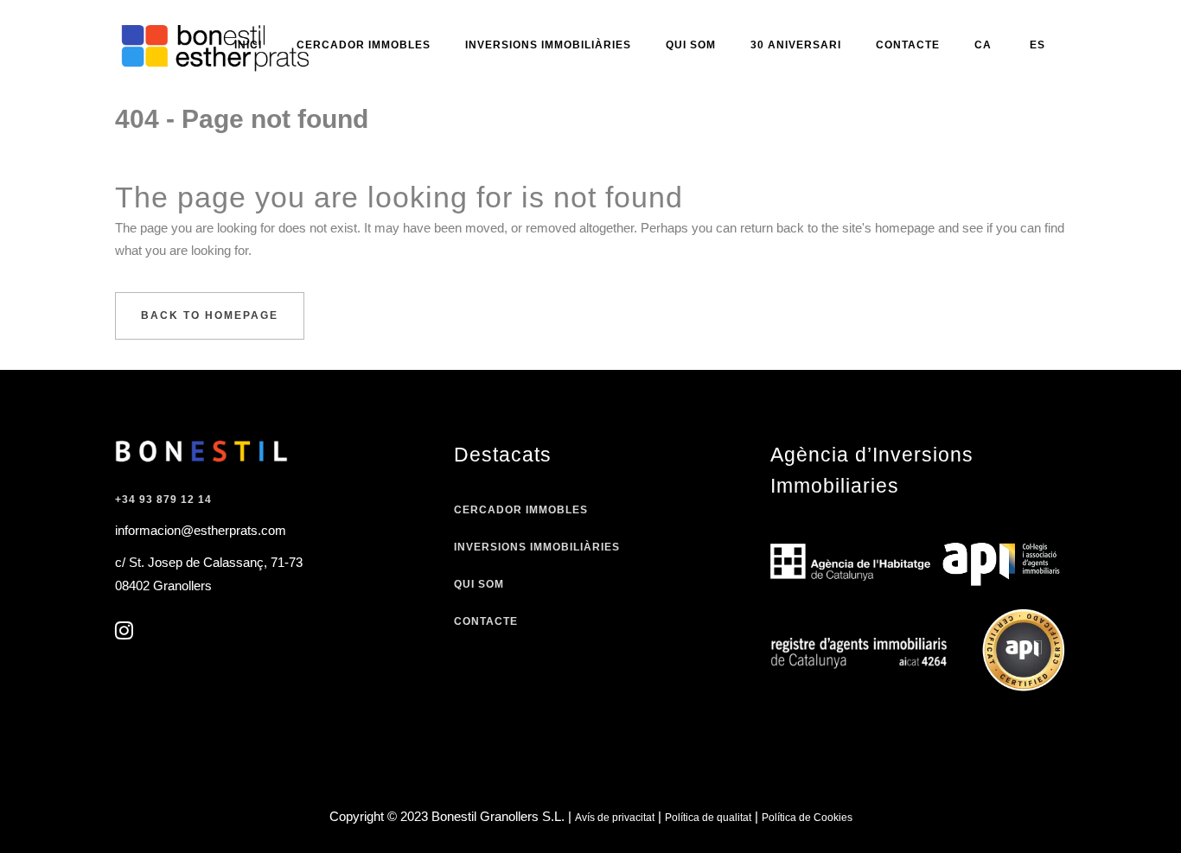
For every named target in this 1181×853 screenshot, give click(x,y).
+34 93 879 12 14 (163, 499)
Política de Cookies (807, 818)
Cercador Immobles (521, 510)
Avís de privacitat (614, 818)
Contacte (486, 621)
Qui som (479, 584)
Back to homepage (209, 315)
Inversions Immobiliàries (537, 547)
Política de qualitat (708, 818)
